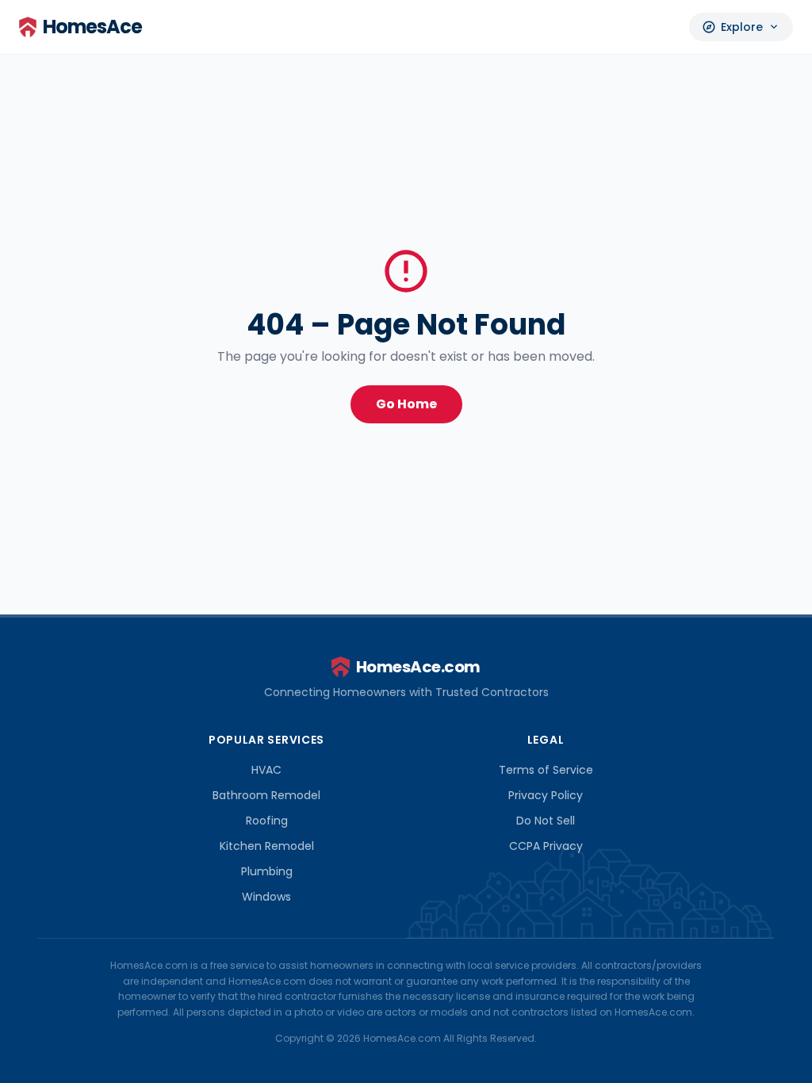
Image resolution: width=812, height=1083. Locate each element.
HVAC (266, 770)
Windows (266, 897)
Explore (741, 27)
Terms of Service (546, 770)
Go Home (406, 404)
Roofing (267, 821)
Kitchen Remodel (267, 846)
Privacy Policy (545, 795)
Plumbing (267, 871)
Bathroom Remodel (266, 795)
